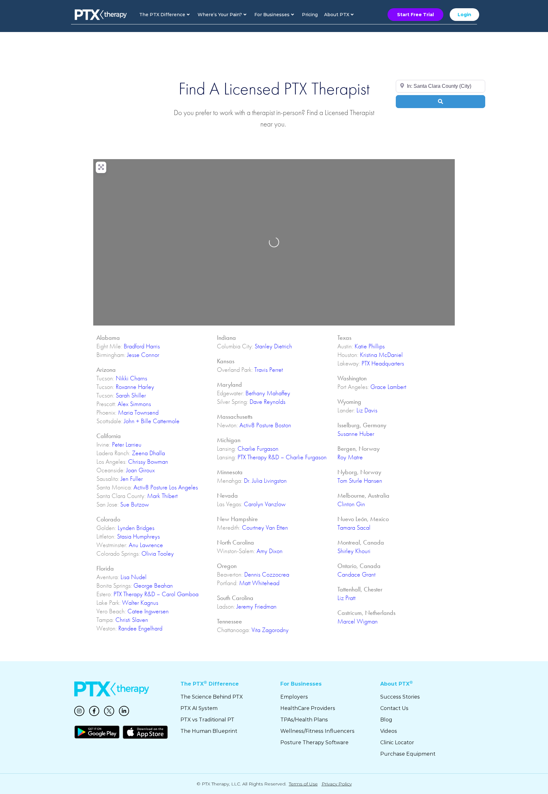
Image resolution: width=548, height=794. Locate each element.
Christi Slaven (131, 620)
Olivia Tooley (157, 553)
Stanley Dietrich (273, 346)
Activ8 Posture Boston (265, 425)
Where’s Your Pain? (220, 14)
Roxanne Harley (135, 387)
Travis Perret (268, 369)
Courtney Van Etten (265, 527)
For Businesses (272, 14)
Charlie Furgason (258, 448)
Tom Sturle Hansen (359, 480)
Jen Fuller (132, 478)
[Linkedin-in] (124, 711)
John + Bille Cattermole (151, 421)
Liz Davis (366, 410)
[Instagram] (79, 711)
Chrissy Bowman (148, 461)
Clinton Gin (351, 504)
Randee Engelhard (140, 628)
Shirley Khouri (353, 551)
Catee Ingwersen (148, 611)
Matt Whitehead (259, 583)
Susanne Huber (355, 433)
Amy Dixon (270, 551)
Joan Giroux (140, 470)
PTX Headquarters (383, 363)
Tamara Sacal (353, 527)
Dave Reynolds (267, 401)
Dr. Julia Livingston (265, 480)
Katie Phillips (370, 346)
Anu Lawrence (146, 545)
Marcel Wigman (357, 621)
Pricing (310, 14)
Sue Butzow (134, 504)
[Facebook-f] (94, 711)
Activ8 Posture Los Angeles (166, 487)
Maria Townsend (138, 412)
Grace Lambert (388, 387)
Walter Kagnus (140, 602)
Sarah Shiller (131, 395)
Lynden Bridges (136, 528)
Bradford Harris (142, 346)
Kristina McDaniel (381, 355)
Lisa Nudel (134, 577)
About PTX (336, 14)
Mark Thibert (162, 496)
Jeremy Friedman (257, 606)
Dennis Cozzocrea (266, 574)
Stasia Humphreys (138, 536)
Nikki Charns (131, 378)
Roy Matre (350, 457)
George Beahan (153, 585)
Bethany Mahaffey (267, 393)
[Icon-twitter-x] (109, 711)
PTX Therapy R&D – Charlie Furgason (282, 457)
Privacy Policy (337, 784)
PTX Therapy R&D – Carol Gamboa (156, 594)
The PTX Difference (162, 14)
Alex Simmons (134, 404)
